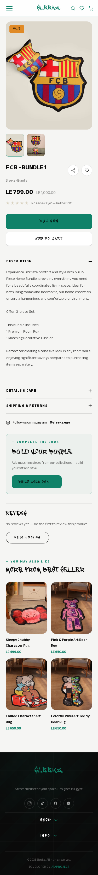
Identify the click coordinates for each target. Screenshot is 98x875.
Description (19, 261)
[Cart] (90, 8)
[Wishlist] (81, 8)
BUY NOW (49, 221)
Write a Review (27, 537)
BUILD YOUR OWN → (37, 482)
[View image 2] (36, 145)
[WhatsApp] (69, 803)
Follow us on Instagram (41, 422)
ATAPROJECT (60, 867)
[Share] (73, 170)
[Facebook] (55, 803)
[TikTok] (42, 803)
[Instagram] (29, 803)
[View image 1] (15, 145)
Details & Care (21, 390)
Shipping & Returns (26, 406)
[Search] (73, 8)
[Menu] (9, 8)
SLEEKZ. (49, 8)
